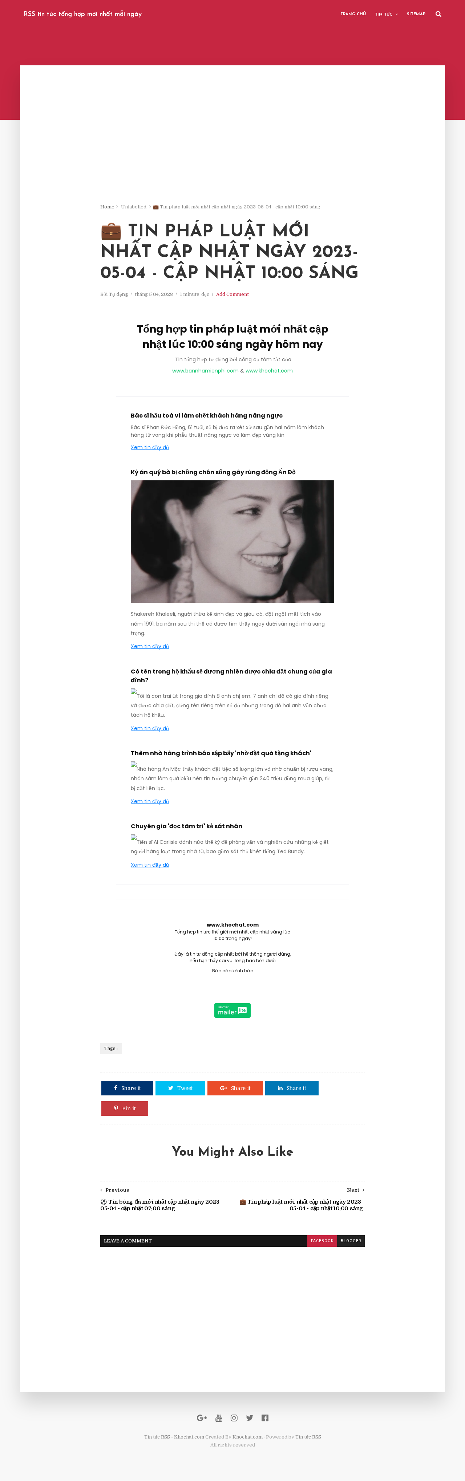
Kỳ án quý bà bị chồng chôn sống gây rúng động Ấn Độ (213, 472)
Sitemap (416, 14)
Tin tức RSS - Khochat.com (174, 1437)
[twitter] (249, 1418)
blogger (351, 1241)
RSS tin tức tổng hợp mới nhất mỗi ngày (83, 14)
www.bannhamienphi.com (205, 370)
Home (107, 206)
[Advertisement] (232, 152)
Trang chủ (353, 14)
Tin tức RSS (308, 1437)
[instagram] (234, 1418)
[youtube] (218, 1418)
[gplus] (202, 1418)
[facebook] (265, 1418)
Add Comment (232, 294)
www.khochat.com (269, 370)
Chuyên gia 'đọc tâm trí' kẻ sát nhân (186, 826)
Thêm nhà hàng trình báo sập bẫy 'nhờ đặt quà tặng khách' (221, 753)
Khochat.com (247, 1437)
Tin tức (383, 15)
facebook (322, 1241)
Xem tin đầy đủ (150, 447)
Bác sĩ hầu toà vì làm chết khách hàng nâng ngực (207, 415)
